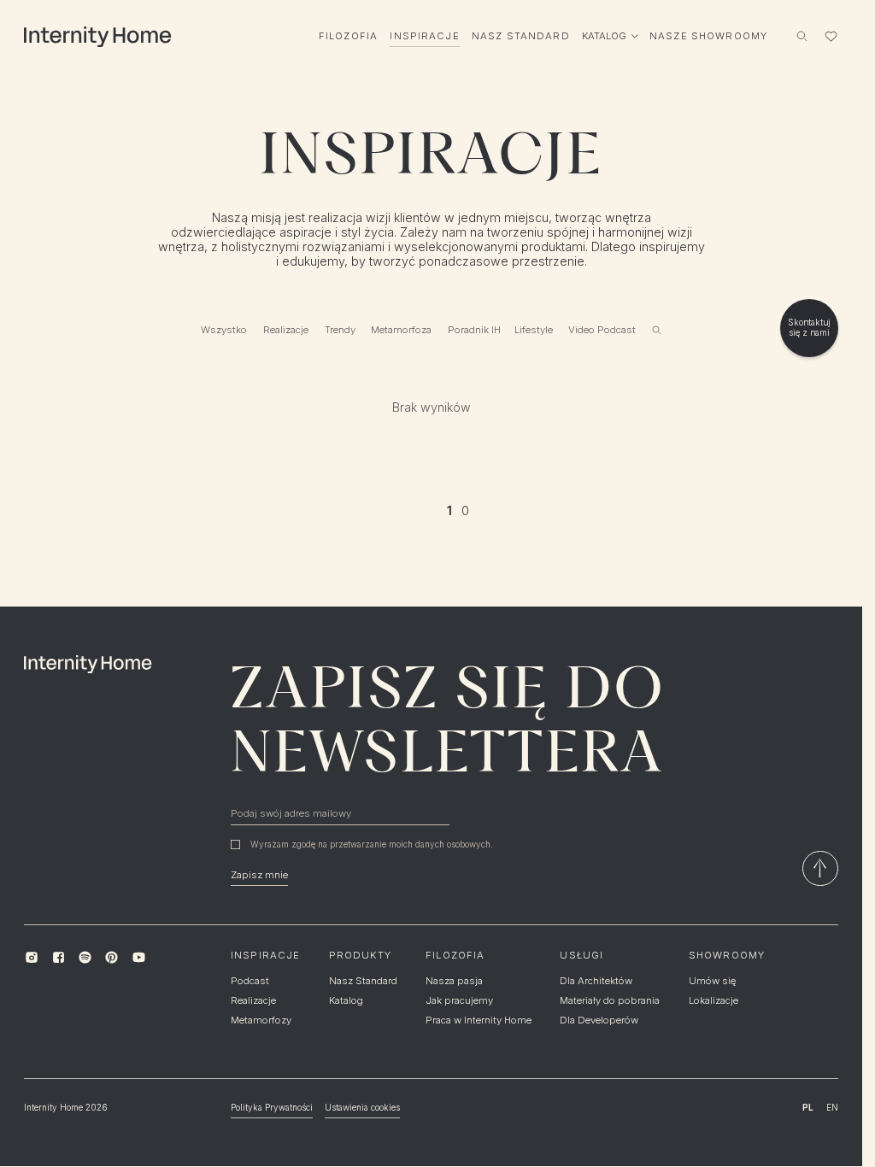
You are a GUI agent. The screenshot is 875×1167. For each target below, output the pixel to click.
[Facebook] (58, 957)
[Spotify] (85, 957)
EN (832, 1107)
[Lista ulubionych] (831, 36)
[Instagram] (31, 957)
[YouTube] (138, 957)
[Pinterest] (111, 957)
